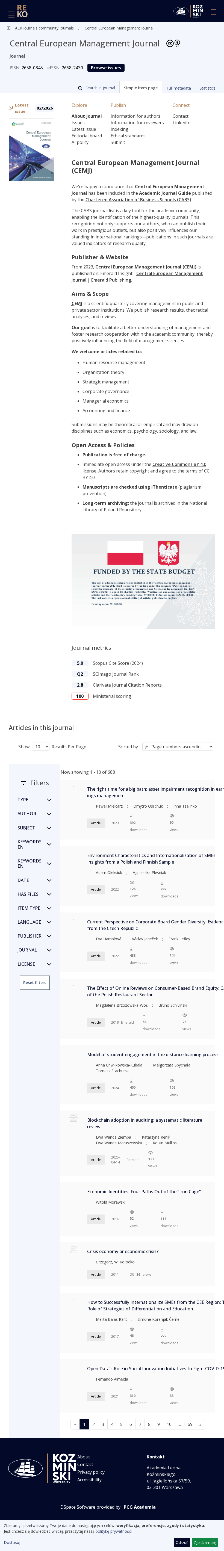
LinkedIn (181, 123)
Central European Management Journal (119, 28)
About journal (87, 116)
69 (190, 1424)
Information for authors (135, 116)
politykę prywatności (114, 1531)
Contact (180, 116)
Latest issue (84, 129)
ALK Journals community (36, 28)
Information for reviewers (137, 123)
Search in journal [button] (99, 87)
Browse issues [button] (106, 68)
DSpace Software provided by (90, 1507)
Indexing (119, 129)
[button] (140, 87)
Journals (66, 28)
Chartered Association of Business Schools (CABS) (138, 200)
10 (169, 1424)
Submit (118, 142)
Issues (78, 123)
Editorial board (87, 136)
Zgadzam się (205, 1542)
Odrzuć (182, 1542)
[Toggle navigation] (213, 12)
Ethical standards (128, 136)
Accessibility (89, 1480)
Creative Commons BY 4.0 (179, 464)
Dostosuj (12, 1542)
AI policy (80, 142)
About (83, 1457)
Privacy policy (91, 1472)
